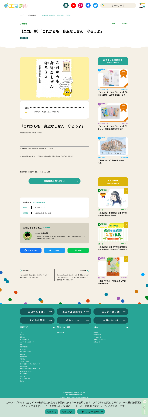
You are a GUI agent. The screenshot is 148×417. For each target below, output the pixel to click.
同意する (51, 411)
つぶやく (56, 250)
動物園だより (23, 356)
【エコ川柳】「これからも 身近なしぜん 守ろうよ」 (56, 15)
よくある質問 (37, 320)
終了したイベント (25, 378)
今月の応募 (60, 332)
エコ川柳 (112, 23)
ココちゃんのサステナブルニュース (30, 369)
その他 (22, 381)
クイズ (22, 335)
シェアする (32, 250)
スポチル (22, 376)
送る (80, 250)
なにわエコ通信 (24, 361)
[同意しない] (143, 407)
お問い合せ (96, 342)
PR (21, 332)
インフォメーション (25, 352)
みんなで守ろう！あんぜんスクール (30, 364)
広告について (74, 320)
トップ (22, 15)
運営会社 (96, 332)
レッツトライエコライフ (27, 342)
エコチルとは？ (37, 311)
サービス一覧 (97, 337)
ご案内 (95, 327)
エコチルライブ (24, 339)
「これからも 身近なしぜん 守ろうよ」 (45, 112)
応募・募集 (24, 38)
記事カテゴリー (25, 327)
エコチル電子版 (111, 311)
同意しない (68, 411)
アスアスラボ (23, 374)
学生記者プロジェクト (26, 371)
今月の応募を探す (32, 15)
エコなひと (23, 349)
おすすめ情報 (23, 347)
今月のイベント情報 (63, 327)
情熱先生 (22, 337)
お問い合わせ (111, 320)
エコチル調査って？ (74, 311)
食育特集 (22, 354)
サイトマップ (97, 335)
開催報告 (22, 359)
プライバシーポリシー (99, 339)
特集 (21, 344)
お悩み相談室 (23, 366)
